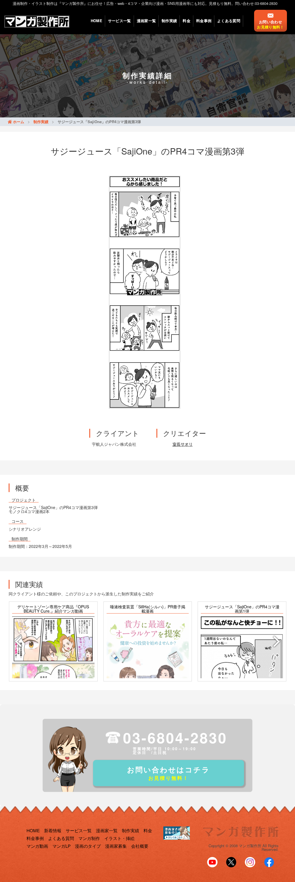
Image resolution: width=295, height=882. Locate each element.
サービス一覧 (119, 20)
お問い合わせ (270, 24)
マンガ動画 (37, 846)
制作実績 (169, 20)
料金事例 (203, 20)
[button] (17, 641)
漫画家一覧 (146, 20)
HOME (96, 20)
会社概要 (139, 846)
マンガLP (61, 846)
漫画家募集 (116, 846)
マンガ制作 (89, 838)
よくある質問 (228, 20)
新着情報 (52, 830)
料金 (186, 20)
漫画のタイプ (88, 846)
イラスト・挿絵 (119, 838)
